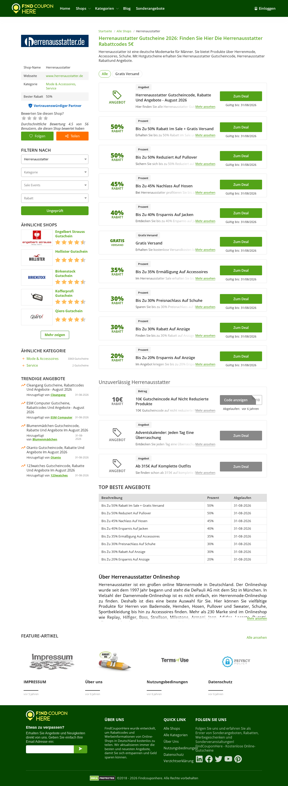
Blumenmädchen (44, 439)
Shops (81, 8)
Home (65, 8)
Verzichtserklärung (177, 761)
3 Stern (34, 118)
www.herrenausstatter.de (64, 76)
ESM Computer (61, 417)
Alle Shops (124, 31)
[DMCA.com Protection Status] (102, 778)
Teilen (75, 136)
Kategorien (104, 8)
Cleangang (58, 395)
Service (51, 88)
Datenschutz (174, 754)
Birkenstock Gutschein (65, 273)
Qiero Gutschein (69, 311)
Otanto (56, 457)
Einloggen (267, 8)
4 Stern (40, 118)
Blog (127, 8)
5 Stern (45, 118)
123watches (59, 475)
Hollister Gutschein (71, 251)
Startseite (105, 31)
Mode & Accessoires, (61, 84)
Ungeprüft (55, 210)
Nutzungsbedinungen (177, 748)
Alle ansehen (257, 637)
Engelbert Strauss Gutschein (70, 234)
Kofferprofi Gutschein (64, 293)
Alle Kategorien (176, 735)
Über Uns (171, 741)
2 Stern (29, 118)
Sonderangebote (150, 8)
